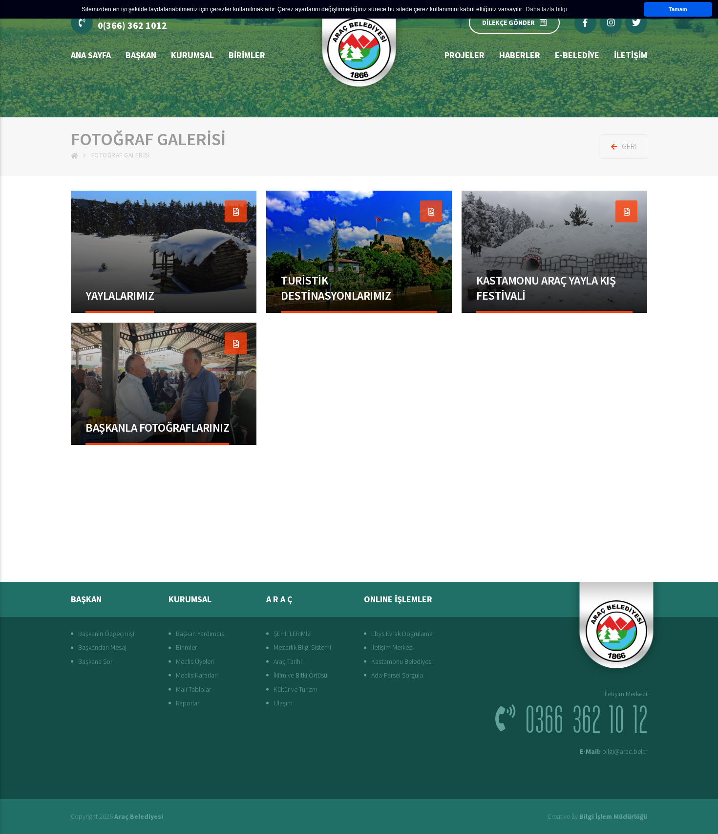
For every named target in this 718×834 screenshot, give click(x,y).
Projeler (464, 55)
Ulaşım (283, 703)
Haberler (519, 55)
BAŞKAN (141, 55)
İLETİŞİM (630, 55)
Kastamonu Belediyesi (402, 661)
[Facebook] (585, 23)
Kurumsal (192, 55)
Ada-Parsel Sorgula (397, 675)
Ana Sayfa (91, 55)
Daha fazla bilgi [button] (546, 9)
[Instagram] (611, 23)
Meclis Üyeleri (195, 661)
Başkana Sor (95, 661)
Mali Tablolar (193, 689)
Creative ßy (597, 816)
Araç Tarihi (288, 661)
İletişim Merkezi (392, 647)
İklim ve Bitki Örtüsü (300, 675)
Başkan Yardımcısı (201, 633)
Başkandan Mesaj (102, 647)
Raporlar (187, 703)
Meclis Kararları (197, 675)
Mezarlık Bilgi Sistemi (302, 647)
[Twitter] (636, 23)
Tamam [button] (678, 9)
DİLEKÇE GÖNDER (508, 22)
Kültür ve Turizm (295, 689)
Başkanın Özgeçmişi (106, 633)
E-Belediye (577, 55)
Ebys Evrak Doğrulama (402, 633)
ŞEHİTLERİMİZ (292, 633)
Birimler (247, 55)
